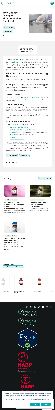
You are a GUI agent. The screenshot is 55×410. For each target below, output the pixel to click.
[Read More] (15, 200)
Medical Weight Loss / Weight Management (21, 131)
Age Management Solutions (17, 139)
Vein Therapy (13, 137)
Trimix (25, 61)
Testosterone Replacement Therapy (19, 127)
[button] (9, 27)
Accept (35, 404)
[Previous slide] (7, 284)
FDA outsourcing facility (14, 62)
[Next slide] (48, 284)
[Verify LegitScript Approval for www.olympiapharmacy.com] (27, 339)
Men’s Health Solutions (16, 132)
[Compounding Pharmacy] (27, 362)
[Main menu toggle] (52, 3)
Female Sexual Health (15, 135)
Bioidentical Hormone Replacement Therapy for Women (24, 129)
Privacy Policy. (21, 396)
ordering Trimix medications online (33, 97)
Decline (45, 404)
